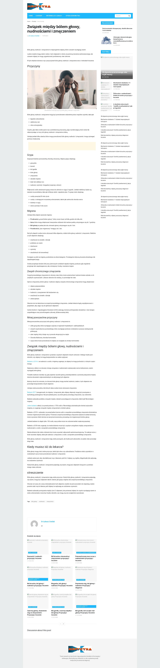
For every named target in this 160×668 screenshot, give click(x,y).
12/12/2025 (79, 615)
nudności (42, 501)
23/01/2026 (55, 563)
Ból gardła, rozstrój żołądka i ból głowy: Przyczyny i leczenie (61, 613)
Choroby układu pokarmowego (86, 552)
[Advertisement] (99, 6)
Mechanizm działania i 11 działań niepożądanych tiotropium (121, 85)
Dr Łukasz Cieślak (34, 36)
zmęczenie (50, 501)
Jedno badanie (32, 406)
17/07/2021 (45, 36)
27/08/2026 (106, 77)
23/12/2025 (31, 617)
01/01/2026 (79, 590)
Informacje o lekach (54, 15)
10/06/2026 (31, 561)
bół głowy (34, 501)
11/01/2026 (31, 588)
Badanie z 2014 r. (32, 361)
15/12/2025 (55, 617)
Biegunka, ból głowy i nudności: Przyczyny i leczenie (61, 585)
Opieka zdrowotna (73, 15)
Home (31, 15)
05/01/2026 (55, 588)
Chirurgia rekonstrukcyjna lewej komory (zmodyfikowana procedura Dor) (123, 40)
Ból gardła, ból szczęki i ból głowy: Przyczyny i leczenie (85, 612)
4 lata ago (106, 32)
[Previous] (60, 624)
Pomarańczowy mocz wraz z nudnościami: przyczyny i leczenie (85, 558)
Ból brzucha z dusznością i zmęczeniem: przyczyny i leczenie (60, 558)
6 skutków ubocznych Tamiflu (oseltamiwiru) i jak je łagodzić (122, 106)
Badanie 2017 (31, 392)
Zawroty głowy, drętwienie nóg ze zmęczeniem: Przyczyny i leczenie (37, 613)
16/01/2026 (79, 563)
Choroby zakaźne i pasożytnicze (34, 579)
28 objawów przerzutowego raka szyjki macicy (114, 116)
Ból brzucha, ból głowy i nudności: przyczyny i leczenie (37, 585)
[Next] (63, 624)
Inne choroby (40, 21)
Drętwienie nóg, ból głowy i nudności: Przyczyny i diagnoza (85, 586)
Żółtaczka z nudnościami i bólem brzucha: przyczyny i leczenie (122, 95)
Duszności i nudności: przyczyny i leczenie (34, 557)
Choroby (39, 15)
